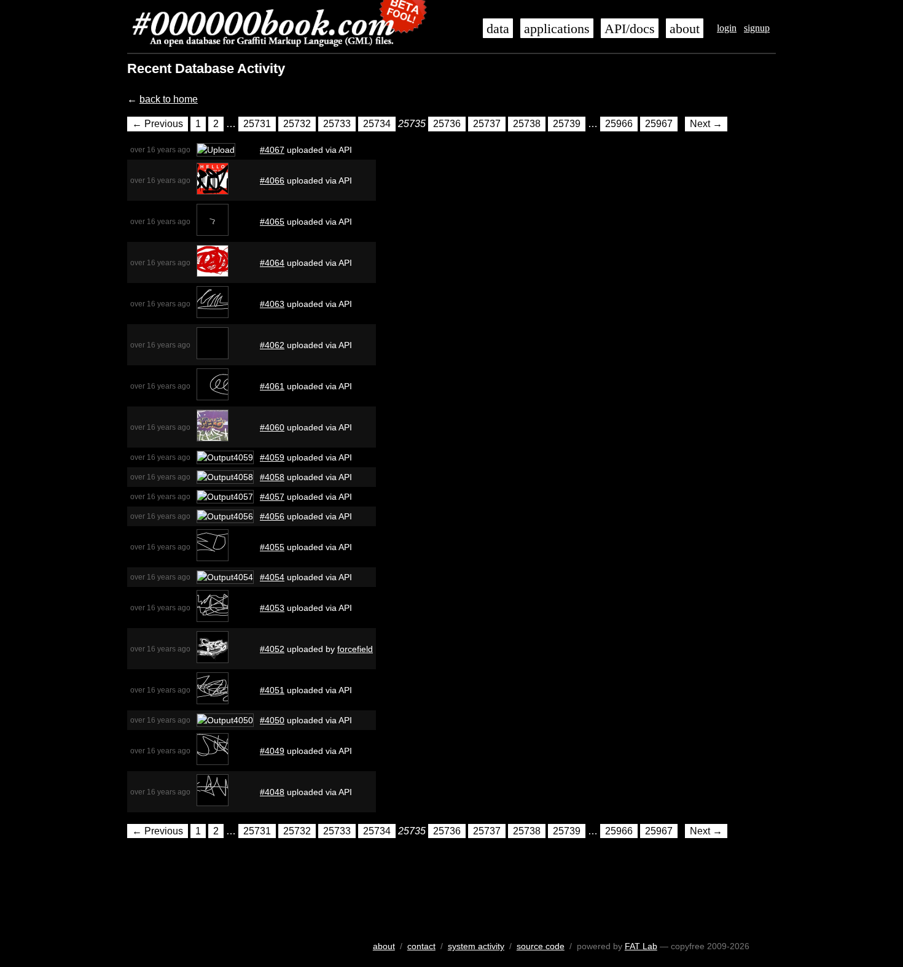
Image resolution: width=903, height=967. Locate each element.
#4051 (272, 690)
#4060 (272, 427)
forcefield (355, 649)
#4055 (272, 547)
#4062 (272, 345)
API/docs (629, 28)
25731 (257, 123)
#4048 (272, 792)
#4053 (272, 608)
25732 (297, 123)
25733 (337, 123)
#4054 (272, 577)
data (498, 28)
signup (757, 28)
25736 (447, 123)
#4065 (272, 222)
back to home (168, 99)
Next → (706, 123)
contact (421, 946)
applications (557, 28)
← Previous (157, 123)
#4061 (272, 386)
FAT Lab (641, 946)
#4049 (272, 751)
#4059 (272, 457)
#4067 (272, 150)
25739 (566, 123)
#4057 (272, 497)
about (685, 28)
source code (541, 946)
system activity (476, 946)
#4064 (272, 263)
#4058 (272, 477)
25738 (527, 123)
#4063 (272, 304)
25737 (487, 123)
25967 (659, 123)
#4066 (272, 180)
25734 (377, 123)
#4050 (272, 720)
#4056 (272, 516)
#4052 (272, 649)
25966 (619, 123)
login (727, 28)
